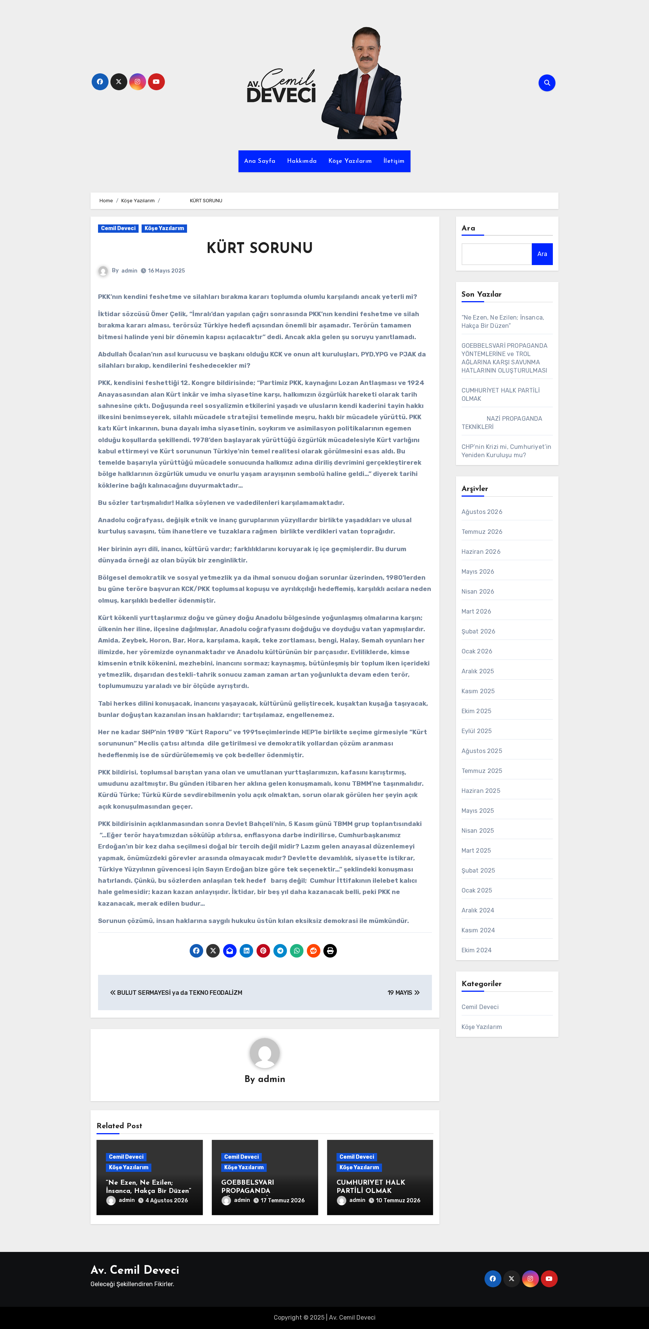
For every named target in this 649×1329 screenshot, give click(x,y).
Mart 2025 (476, 850)
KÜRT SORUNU (205, 249)
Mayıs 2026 (478, 571)
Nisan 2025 (478, 830)
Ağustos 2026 (482, 511)
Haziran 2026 (481, 551)
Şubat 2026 (479, 631)
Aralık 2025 (478, 671)
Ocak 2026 (477, 651)
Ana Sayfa (260, 161)
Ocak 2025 (477, 890)
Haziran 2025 (481, 790)
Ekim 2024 (477, 950)
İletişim (394, 161)
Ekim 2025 (477, 711)
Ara (468, 228)
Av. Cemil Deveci (135, 1271)
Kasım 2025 (478, 691)
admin (129, 271)
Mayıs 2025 (478, 810)
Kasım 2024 (478, 930)
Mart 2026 (477, 611)
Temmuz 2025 (482, 770)
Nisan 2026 (478, 591)
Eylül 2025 (477, 731)
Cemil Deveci (118, 228)
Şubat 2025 (478, 870)
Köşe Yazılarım (350, 161)
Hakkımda (302, 161)
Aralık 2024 (478, 910)
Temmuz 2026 (482, 531)
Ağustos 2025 (482, 751)
